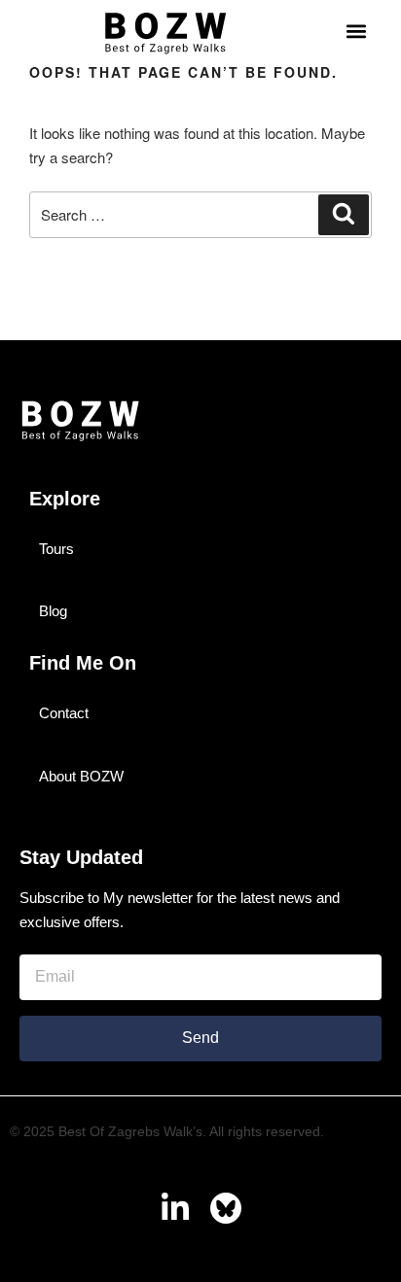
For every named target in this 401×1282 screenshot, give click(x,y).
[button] (356, 32)
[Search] (343, 214)
